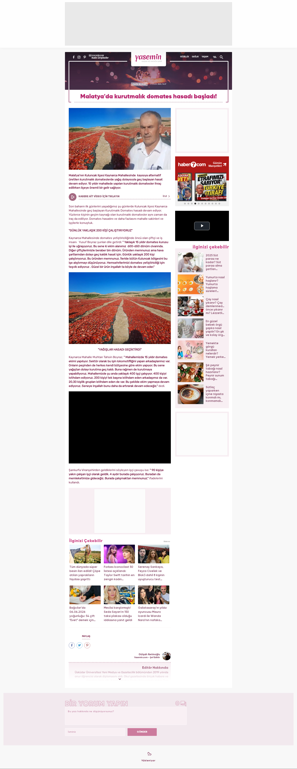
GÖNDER (142, 732)
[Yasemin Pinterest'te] (85, 57)
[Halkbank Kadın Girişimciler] (98, 57)
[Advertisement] (120, 510)
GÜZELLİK (184, 57)
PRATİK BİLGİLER (139, 84)
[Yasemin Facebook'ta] (73, 57)
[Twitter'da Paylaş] (79, 645)
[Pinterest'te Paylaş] (87, 645)
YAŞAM (205, 57)
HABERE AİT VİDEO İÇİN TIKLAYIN (123, 196)
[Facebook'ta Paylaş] (72, 645)
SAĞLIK (195, 57)
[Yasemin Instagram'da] (79, 57)
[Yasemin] (148, 59)
